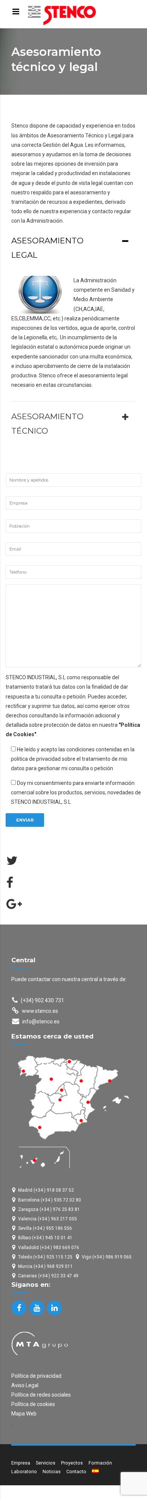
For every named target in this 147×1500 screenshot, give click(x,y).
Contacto (76, 1471)
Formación (100, 1463)
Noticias (52, 1471)
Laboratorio (24, 1471)
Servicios (45, 1463)
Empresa (20, 1463)
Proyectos (72, 1463)
